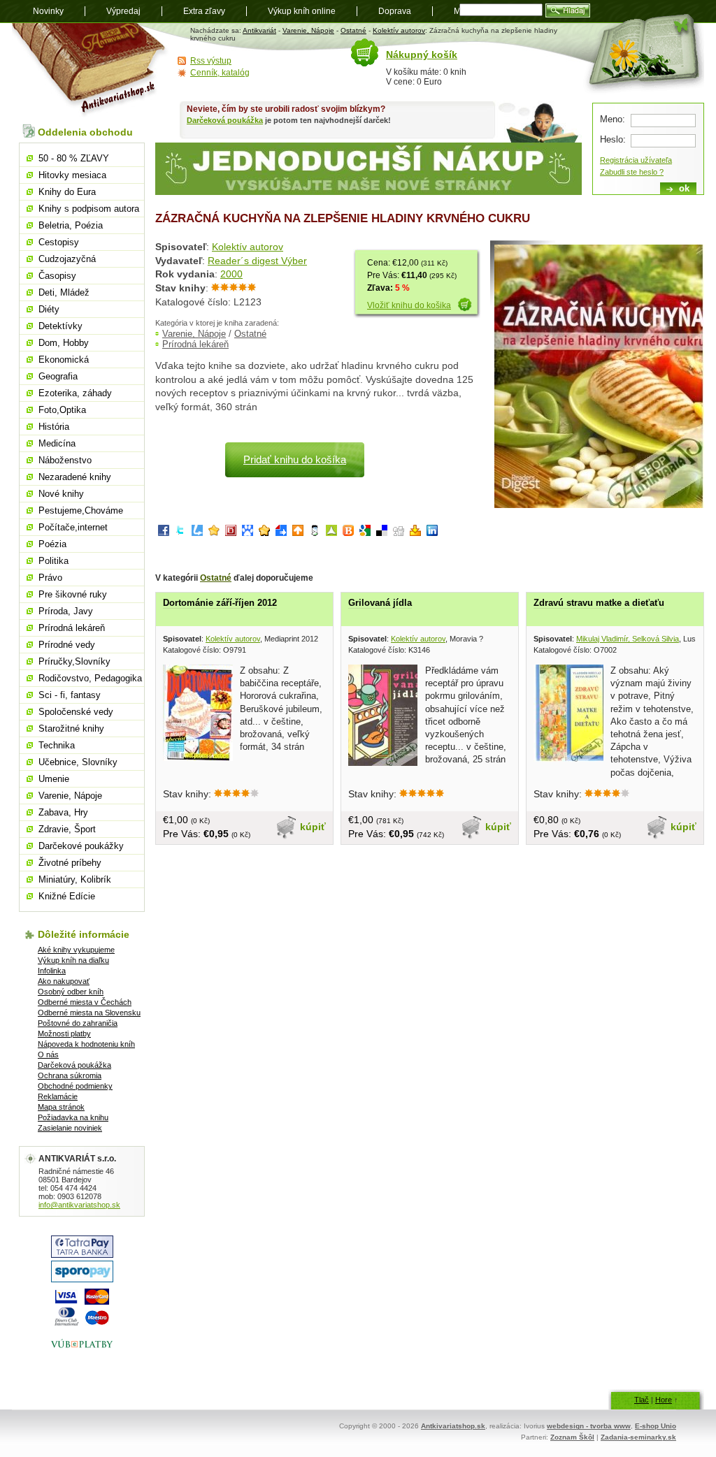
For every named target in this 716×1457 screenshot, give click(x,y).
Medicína (57, 443)
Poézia (52, 544)
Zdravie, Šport (67, 829)
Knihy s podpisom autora (88, 208)
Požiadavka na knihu (73, 1117)
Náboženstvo (65, 460)
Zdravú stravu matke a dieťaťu (599, 602)
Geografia (58, 376)
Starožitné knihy (71, 728)
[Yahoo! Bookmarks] (415, 533)
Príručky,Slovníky (74, 661)
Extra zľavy (204, 11)
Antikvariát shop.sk (90, 70)
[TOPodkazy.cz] (247, 533)
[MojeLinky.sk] (264, 533)
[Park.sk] (297, 533)
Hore (663, 1400)
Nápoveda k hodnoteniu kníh (86, 1044)
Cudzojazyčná (67, 259)
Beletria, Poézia (70, 225)
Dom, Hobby (63, 343)
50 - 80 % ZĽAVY (73, 158)
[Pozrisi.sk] (314, 533)
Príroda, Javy (65, 611)
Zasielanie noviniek (70, 1128)
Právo (50, 577)
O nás (48, 1054)
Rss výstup (210, 61)
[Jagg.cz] (214, 533)
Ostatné (353, 30)
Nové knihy (61, 493)
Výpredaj (123, 11)
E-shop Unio (655, 1426)
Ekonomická (63, 359)
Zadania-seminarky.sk (638, 1437)
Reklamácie (58, 1096)
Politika (53, 561)
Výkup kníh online (302, 11)
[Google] (365, 533)
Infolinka (52, 970)
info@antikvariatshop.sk (79, 1205)
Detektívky (60, 326)
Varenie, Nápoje (308, 30)
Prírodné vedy (66, 644)
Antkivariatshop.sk (453, 1426)
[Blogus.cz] (348, 533)
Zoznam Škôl (572, 1437)
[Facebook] (163, 533)
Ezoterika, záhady (75, 393)
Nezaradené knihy (74, 477)
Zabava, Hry (63, 812)
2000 (231, 274)
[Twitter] (180, 533)
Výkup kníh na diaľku (73, 960)
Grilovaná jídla (380, 602)
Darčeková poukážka (225, 120)
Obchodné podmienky (75, 1086)
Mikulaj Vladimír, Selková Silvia (627, 639)
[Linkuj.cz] (197, 533)
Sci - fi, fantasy (69, 695)
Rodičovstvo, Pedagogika (90, 678)
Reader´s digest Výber (257, 260)
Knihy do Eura (67, 192)
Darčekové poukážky (81, 846)
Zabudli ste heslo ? (632, 172)
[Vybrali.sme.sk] (281, 533)
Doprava (394, 11)
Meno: (612, 119)
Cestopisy (58, 242)
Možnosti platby (64, 1033)
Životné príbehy (69, 862)
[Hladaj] (567, 10)
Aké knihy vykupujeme (76, 949)
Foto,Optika (62, 410)
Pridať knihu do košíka (294, 459)
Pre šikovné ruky (72, 594)
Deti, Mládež (64, 292)
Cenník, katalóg (220, 73)
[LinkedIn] (432, 533)
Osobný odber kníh (70, 991)
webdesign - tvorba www (589, 1426)
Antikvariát (259, 30)
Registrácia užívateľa (636, 160)
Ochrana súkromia (69, 1075)
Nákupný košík (421, 54)
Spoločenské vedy (75, 711)
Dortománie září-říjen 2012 (220, 602)
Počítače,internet (73, 527)
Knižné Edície (66, 896)
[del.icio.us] (381, 533)
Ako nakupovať (64, 981)
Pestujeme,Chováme (80, 510)
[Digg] (398, 533)
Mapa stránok (61, 1107)
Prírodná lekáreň (195, 344)
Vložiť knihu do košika (409, 305)
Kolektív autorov (399, 30)
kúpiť (313, 826)
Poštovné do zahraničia (77, 1023)
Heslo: (613, 139)
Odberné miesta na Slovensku (89, 1012)
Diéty (48, 309)
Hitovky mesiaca (72, 175)
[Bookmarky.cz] (230, 533)
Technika (56, 745)
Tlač (641, 1400)
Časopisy (57, 275)
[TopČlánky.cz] (331, 533)
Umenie (53, 779)
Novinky (48, 11)
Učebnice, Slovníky (77, 762)
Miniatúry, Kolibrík (74, 879)
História (53, 426)
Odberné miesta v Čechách (84, 1002)
